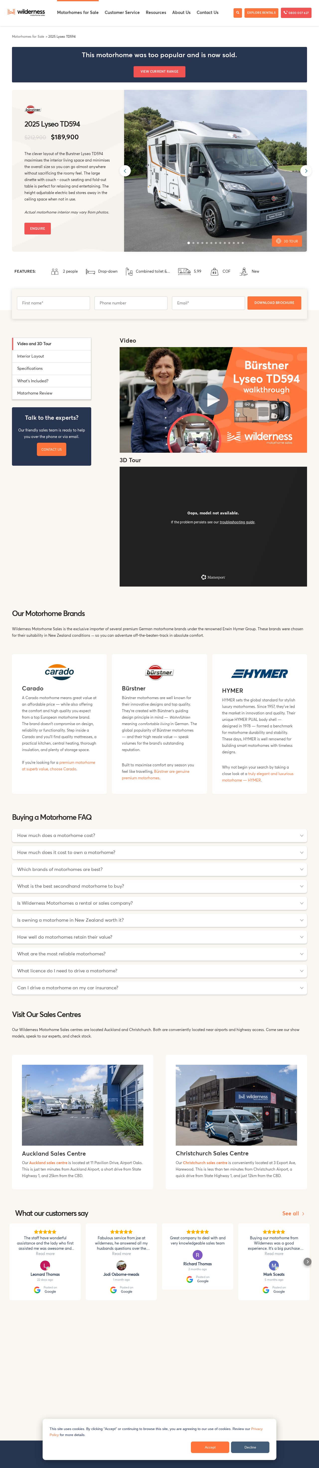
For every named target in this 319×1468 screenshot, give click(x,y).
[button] (188, 243)
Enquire (37, 228)
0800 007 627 (298, 13)
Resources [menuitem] (156, 13)
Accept (210, 1447)
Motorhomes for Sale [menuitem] (78, 13)
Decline (250, 1447)
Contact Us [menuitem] (208, 13)
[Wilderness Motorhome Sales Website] (26, 13)
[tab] (51, 344)
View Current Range (160, 71)
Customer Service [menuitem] (122, 13)
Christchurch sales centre (205, 1163)
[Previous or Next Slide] (125, 171)
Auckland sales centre (48, 1163)
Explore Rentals (261, 12)
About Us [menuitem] (181, 13)
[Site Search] (238, 13)
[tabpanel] (213, 464)
